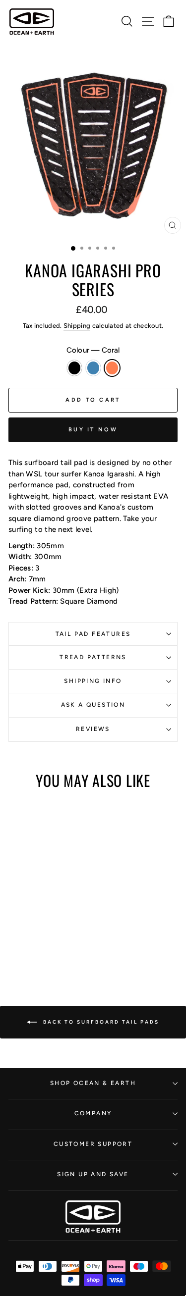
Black (74, 367)
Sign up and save (92, 1174)
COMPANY (93, 1113)
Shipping (76, 325)
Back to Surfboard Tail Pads (100, 1021)
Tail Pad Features (93, 633)
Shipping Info (93, 680)
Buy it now (93, 429)
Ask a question (93, 704)
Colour (93, 350)
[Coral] (52, 918)
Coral (112, 367)
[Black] (29, 918)
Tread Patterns (93, 657)
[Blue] (40, 918)
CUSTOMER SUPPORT (93, 1143)
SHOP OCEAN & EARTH (93, 1083)
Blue (93, 367)
